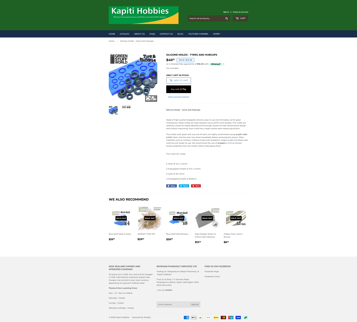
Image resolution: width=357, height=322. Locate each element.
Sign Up (195, 304)
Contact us (166, 34)
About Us (139, 34)
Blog (180, 34)
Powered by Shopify (141, 317)
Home (112, 34)
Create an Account (240, 12)
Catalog (124, 34)
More (216, 34)
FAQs (152, 34)
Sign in (226, 12)
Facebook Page (212, 271)
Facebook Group (212, 276)
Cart (242, 18)
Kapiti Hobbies (122, 317)
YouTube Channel (198, 34)
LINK (169, 137)
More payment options (178, 97)
